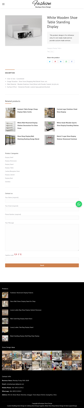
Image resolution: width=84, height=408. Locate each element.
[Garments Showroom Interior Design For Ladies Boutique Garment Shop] (77, 356)
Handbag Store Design (18, 406)
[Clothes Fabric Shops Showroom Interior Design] (67, 366)
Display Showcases (11, 161)
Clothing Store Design (32, 406)
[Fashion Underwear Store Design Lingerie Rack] (7, 356)
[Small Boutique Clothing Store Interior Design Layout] (37, 356)
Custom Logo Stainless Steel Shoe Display (67, 110)
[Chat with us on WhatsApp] (79, 204)
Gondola (7, 182)
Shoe (52, 51)
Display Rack (9, 178)
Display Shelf (9, 157)
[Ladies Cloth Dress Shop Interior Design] (57, 356)
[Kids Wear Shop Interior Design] (67, 356)
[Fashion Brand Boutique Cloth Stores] (27, 366)
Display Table (57, 48)
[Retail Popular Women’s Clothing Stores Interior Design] (47, 356)
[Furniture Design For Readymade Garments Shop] (17, 366)
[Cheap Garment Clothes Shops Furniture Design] (77, 366)
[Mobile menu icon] (3, 4)
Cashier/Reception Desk (12, 171)
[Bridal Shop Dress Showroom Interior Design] (37, 366)
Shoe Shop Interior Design (56, 406)
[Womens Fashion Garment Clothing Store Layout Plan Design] (47, 366)
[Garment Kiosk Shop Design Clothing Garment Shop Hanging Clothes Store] (27, 356)
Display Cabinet (10, 175)
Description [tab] (10, 73)
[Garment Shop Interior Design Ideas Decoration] (7, 366)
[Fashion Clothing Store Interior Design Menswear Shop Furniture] (57, 366)
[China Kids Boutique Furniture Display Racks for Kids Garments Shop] (17, 356)
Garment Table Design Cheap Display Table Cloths (27, 110)
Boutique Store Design (45, 403)
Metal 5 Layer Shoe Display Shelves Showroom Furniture (67, 137)
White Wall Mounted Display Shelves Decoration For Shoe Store (27, 125)
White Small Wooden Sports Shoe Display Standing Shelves (68, 124)
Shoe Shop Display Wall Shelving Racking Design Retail (28, 137)
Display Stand (9, 164)
